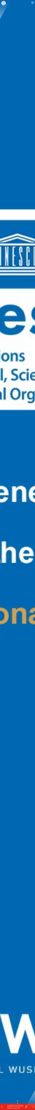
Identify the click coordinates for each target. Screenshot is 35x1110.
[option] (17, 555)
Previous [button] (1, 1107)
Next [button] (33, 1107)
